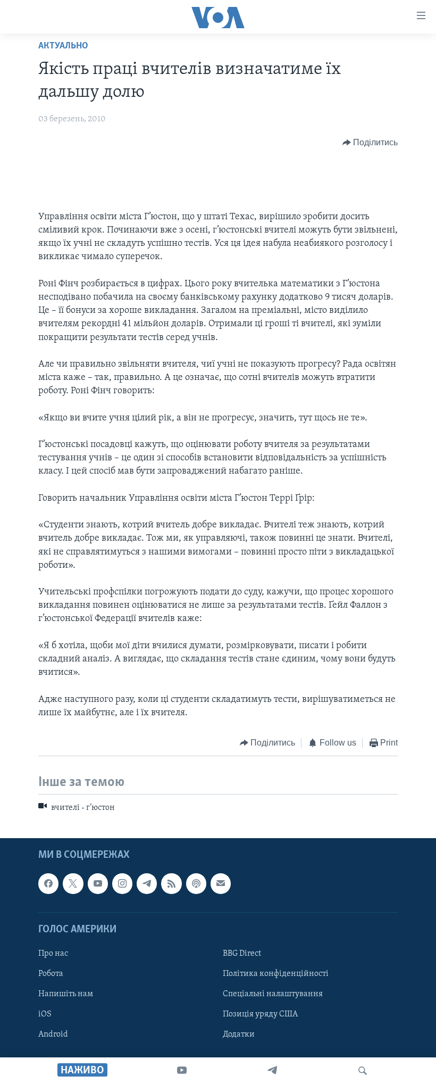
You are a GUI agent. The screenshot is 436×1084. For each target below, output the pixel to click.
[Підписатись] (221, 883)
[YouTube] (181, 1070)
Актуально (63, 46)
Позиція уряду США (260, 1014)
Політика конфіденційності (276, 974)
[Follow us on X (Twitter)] (73, 883)
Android (53, 1034)
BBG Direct (242, 953)
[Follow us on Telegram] (147, 883)
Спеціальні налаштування (273, 994)
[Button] (370, 143)
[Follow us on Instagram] (122, 883)
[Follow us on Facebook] (48, 883)
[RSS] (171, 883)
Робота (50, 974)
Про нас (53, 953)
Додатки (239, 1034)
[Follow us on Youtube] (98, 883)
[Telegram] (272, 1070)
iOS (45, 1014)
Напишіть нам (65, 994)
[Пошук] (363, 1070)
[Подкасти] (196, 883)
